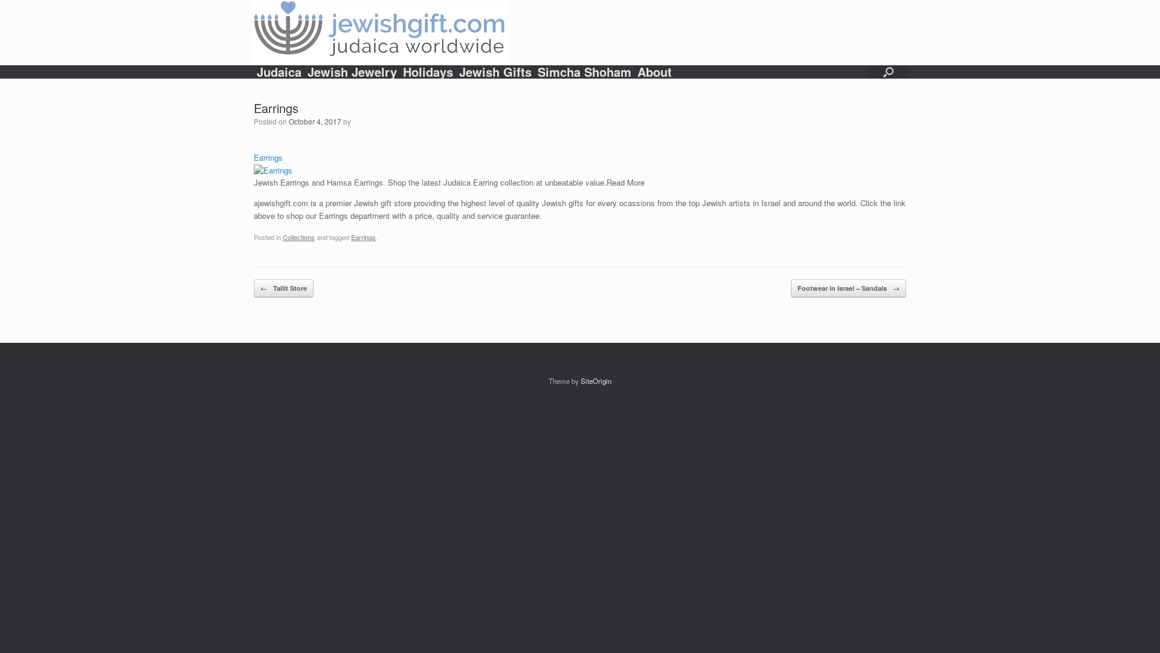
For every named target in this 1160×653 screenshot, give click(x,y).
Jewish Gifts (495, 72)
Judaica (279, 72)
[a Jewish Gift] (380, 32)
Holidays (428, 72)
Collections (299, 237)
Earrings (363, 237)
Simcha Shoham (584, 72)
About (654, 72)
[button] (888, 72)
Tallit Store (283, 288)
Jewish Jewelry (352, 72)
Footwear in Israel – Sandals (849, 288)
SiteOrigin (596, 381)
